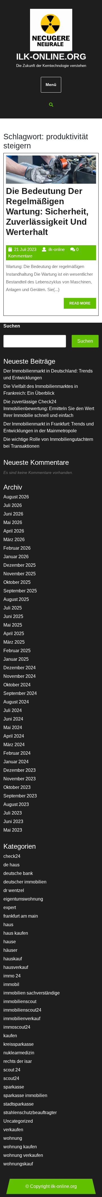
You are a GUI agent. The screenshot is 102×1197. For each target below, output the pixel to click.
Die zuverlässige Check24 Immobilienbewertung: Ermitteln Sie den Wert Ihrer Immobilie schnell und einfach (48, 408)
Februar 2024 (17, 753)
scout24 (11, 1078)
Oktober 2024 (17, 684)
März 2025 (14, 642)
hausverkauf (15, 967)
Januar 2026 (16, 556)
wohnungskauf (18, 1163)
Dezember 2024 (19, 667)
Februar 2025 (17, 650)
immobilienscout (19, 1001)
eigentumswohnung (23, 899)
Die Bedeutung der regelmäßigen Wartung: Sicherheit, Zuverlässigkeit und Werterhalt (47, 211)
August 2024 (16, 701)
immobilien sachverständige (31, 993)
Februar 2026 (17, 548)
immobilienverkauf (21, 1018)
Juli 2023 (12, 813)
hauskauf (12, 958)
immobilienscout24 (22, 1010)
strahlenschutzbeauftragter (30, 1112)
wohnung (12, 1138)
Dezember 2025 (19, 565)
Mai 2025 (12, 625)
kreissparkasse (18, 1044)
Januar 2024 (16, 761)
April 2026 (13, 531)
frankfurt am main (20, 916)
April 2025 (13, 633)
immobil (11, 984)
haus (8, 924)
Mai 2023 (12, 830)
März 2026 (14, 539)
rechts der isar (17, 1061)
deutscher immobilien (24, 881)
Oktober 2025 (17, 582)
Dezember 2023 (19, 770)
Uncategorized (18, 1121)
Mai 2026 (12, 522)
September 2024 (20, 693)
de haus (11, 864)
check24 (11, 856)
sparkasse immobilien (25, 1095)
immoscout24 (16, 1027)
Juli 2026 (12, 505)
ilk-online (56, 249)
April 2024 (13, 736)
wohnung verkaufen (23, 1155)
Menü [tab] (51, 84)
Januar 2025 (16, 659)
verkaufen (13, 1129)
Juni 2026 (13, 513)
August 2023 (16, 804)
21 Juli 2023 (25, 249)
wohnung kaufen (20, 1146)
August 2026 (16, 496)
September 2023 (20, 795)
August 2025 (16, 599)
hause (9, 941)
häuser (10, 950)
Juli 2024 (12, 710)
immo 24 (12, 975)
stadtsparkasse (18, 1104)
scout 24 (11, 1069)
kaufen (10, 1035)
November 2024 (19, 676)
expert (9, 907)
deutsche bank (18, 873)
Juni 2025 (13, 616)
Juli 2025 (12, 607)
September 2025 (20, 590)
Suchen (11, 326)
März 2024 (14, 744)
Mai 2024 (12, 727)
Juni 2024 (13, 719)
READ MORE (82, 305)
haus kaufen (15, 933)
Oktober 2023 (17, 787)
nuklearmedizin (18, 1052)
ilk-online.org (51, 56)
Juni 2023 (13, 821)
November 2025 (19, 573)
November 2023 (19, 778)
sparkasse (13, 1087)
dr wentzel (13, 890)
